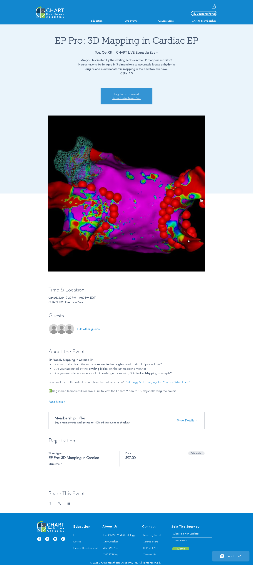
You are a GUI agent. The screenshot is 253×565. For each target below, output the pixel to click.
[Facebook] (39, 539)
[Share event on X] (59, 503)
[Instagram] (47, 539)
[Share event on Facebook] (50, 503)
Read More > (57, 401)
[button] (214, 6)
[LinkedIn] (63, 539)
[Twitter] (55, 539)
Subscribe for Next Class (126, 98)
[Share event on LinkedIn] (68, 503)
